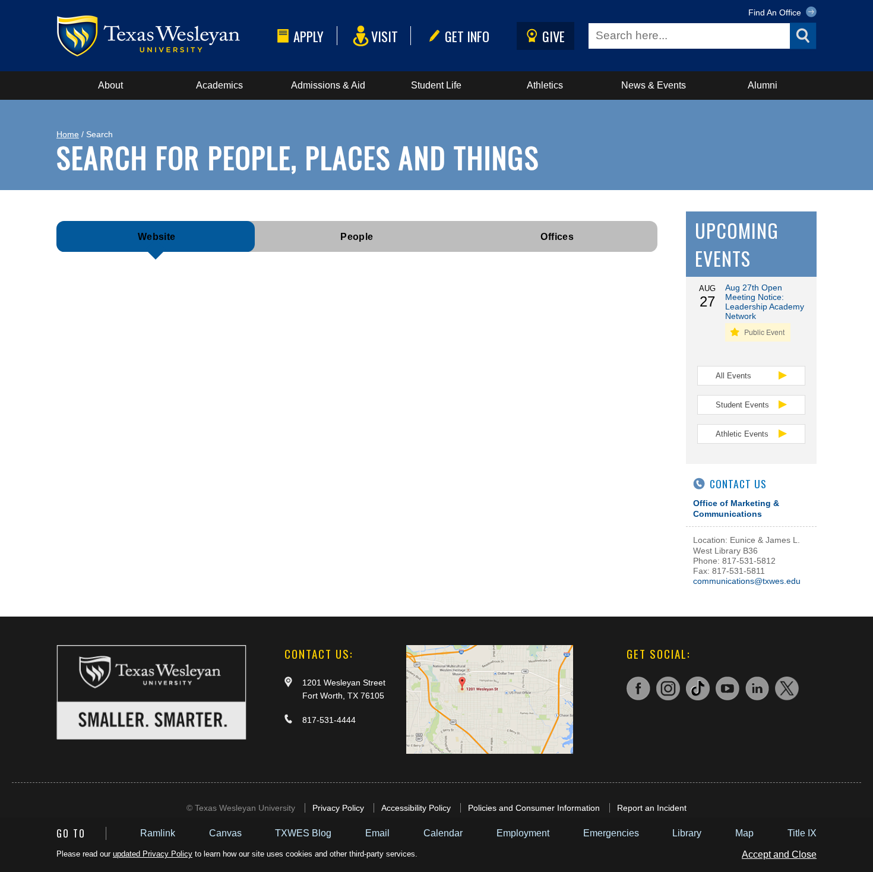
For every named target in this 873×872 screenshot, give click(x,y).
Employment (522, 833)
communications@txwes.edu (747, 581)
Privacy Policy (338, 808)
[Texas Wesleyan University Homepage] (164, 36)
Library (686, 833)
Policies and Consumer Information (534, 808)
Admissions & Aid (328, 85)
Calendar (443, 833)
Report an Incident (652, 808)
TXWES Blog (303, 833)
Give (553, 36)
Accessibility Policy (416, 808)
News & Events (653, 85)
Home (67, 134)
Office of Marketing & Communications (736, 508)
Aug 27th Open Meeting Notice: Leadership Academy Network (764, 302)
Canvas (225, 833)
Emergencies (611, 833)
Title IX (802, 833)
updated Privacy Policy (152, 853)
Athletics (545, 85)
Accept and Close (779, 854)
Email (377, 833)
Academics (219, 85)
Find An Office (776, 12)
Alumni (762, 85)
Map (744, 833)
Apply (308, 36)
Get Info (467, 36)
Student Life (436, 85)
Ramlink (157, 833)
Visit (384, 36)
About (110, 85)
